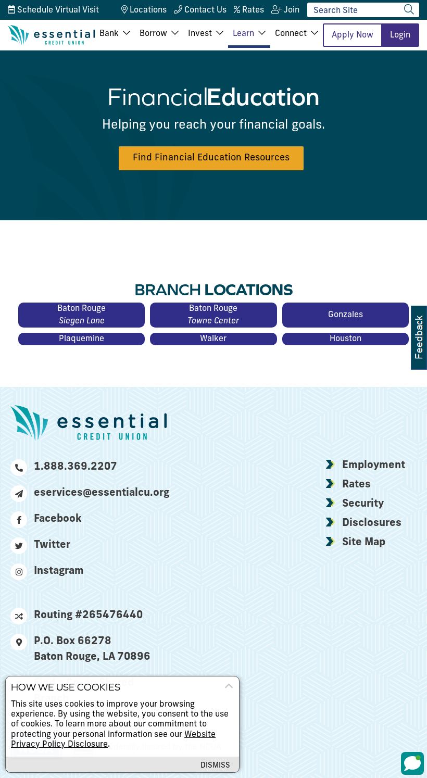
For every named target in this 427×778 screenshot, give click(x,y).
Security (363, 504)
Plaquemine (81, 339)
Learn (243, 34)
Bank (109, 34)
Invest (200, 34)
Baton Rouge (81, 315)
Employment (373, 465)
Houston (345, 339)
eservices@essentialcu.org (100, 493)
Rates (356, 485)
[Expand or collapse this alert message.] (229, 686)
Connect (291, 34)
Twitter (52, 545)
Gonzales (345, 315)
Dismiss (215, 766)
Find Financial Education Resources (211, 158)
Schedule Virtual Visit (57, 10)
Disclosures (371, 523)
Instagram (59, 571)
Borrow (153, 34)
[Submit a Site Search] (409, 10)
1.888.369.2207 (75, 467)
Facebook (58, 519)
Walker (213, 339)
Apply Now (352, 35)
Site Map (363, 542)
